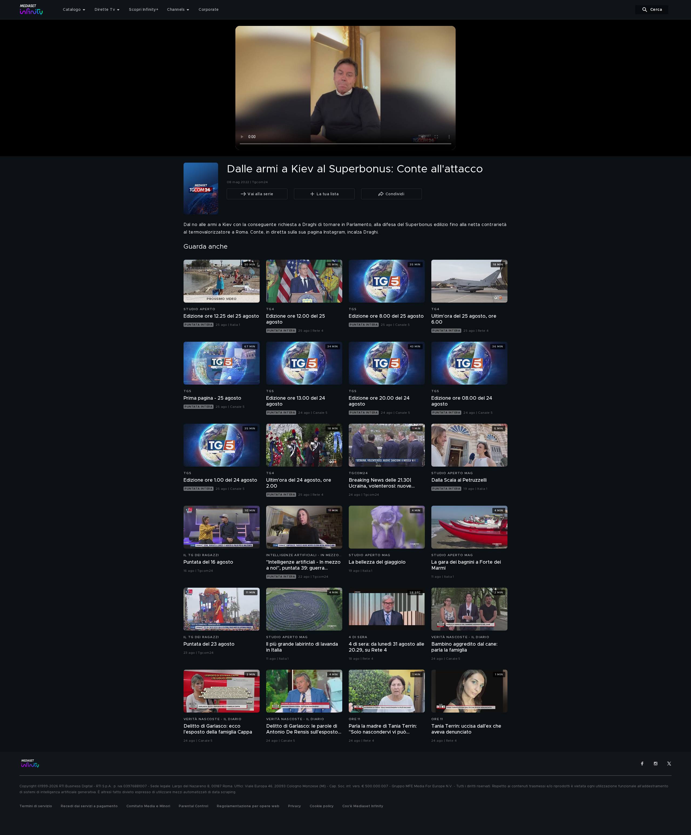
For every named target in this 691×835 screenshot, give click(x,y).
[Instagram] (655, 763)
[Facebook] (642, 763)
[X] (669, 763)
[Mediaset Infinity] (31, 9)
